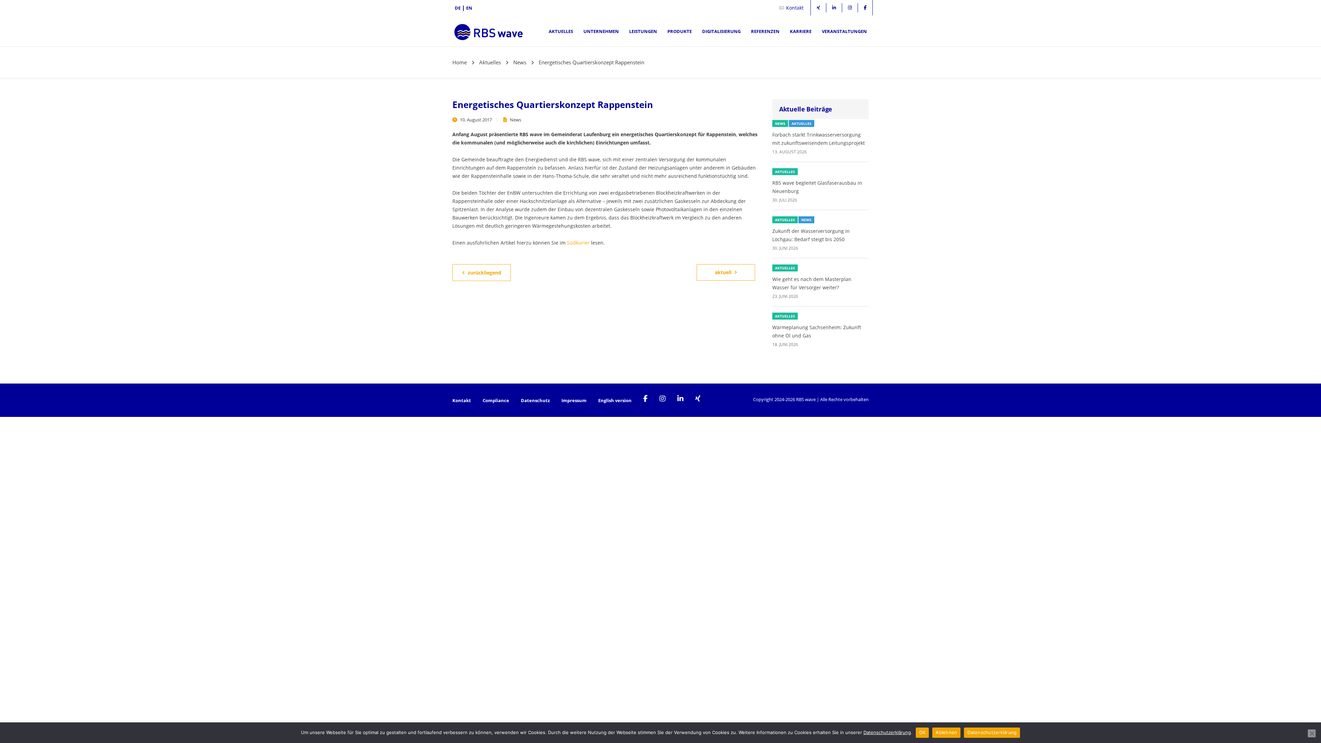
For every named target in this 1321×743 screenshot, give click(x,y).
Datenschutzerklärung (887, 732)
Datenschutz (535, 400)
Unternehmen (601, 31)
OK (922, 732)
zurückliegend (484, 272)
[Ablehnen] (1312, 733)
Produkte (679, 31)
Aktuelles (561, 31)
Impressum (574, 400)
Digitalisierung (721, 31)
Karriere (801, 31)
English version (615, 400)
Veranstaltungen (844, 31)
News (515, 120)
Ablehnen (946, 732)
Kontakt (795, 7)
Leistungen (643, 31)
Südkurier (578, 242)
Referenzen (765, 31)
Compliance (496, 400)
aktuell (723, 272)
